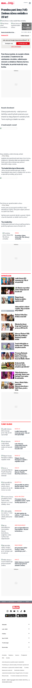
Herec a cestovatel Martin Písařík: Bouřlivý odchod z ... (22, 472)
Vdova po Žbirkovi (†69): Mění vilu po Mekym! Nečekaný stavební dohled (22, 336)
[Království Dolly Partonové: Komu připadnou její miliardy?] (7, 365)
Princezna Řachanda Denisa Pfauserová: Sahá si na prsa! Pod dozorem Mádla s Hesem (22, 356)
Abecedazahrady (20, 525)
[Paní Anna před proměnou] (5, 27)
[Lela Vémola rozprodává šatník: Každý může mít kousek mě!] (7, 290)
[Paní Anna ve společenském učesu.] (16, 27)
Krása (17, 233)
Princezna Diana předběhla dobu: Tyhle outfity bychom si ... (22, 500)
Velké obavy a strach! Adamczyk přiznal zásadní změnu (22, 563)
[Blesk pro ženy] (8, 4)
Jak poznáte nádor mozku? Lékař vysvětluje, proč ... (21, 549)
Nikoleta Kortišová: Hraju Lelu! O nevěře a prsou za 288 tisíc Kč (21, 326)
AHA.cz (17, 468)
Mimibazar (18, 511)
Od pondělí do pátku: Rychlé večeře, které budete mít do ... (22, 486)
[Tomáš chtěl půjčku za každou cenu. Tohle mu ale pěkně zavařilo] (7, 346)
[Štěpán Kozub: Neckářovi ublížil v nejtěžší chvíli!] (7, 300)
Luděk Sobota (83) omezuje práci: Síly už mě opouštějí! (21, 280)
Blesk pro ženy (19, 496)
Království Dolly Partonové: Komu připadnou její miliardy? (22, 365)
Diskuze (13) (4, 35)
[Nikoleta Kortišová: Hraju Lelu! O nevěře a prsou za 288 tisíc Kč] (7, 327)
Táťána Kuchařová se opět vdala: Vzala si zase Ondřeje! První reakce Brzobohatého (22, 375)
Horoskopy (19, 601)
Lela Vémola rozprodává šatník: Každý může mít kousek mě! (22, 290)
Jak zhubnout (12, 601)
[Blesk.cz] (16, 607)
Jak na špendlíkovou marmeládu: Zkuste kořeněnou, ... (22, 529)
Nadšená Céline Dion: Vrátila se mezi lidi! (21, 316)
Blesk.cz (17, 429)
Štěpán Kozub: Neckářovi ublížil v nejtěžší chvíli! (20, 299)
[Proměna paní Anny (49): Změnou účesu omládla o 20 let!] (13, 21)
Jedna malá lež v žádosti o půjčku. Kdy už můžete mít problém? (22, 308)
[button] (10, 616)
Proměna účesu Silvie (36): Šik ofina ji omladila (22, 237)
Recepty (27, 601)
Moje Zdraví (18, 545)
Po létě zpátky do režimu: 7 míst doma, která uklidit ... (22, 515)
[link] (7, 611)
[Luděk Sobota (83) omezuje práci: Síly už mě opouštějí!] (7, 281)
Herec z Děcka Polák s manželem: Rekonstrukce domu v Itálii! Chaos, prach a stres (21, 386)
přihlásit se (26, 2)
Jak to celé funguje (16, 46)
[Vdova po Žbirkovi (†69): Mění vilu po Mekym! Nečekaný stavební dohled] (7, 336)
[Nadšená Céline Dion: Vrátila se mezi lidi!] (7, 317)
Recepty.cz (18, 482)
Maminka (4, 601)
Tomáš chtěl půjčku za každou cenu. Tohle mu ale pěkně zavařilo (22, 345)
